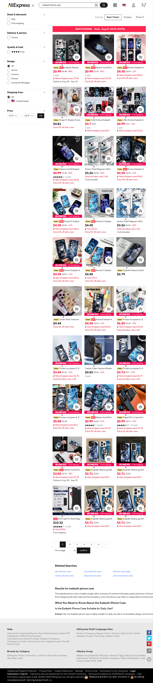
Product (22, 655)
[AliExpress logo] (18, 5)
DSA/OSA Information (30, 636)
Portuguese (90, 633)
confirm (83, 550)
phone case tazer (122, 571)
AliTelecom (94, 658)
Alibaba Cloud (131, 655)
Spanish (100, 633)
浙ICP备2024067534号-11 (39, 680)
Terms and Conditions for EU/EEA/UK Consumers (111, 674)
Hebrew (109, 636)
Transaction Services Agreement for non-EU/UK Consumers (58, 674)
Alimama (114, 655)
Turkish (137, 633)
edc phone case (63, 571)
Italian (123, 633)
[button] (33, 5)
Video (20, 658)
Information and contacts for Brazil (23, 638)
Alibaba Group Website (87, 655)
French (107, 633)
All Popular (12, 655)
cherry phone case (64, 575)
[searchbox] (67, 5)
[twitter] (149, 638)
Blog (14, 658)
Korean (89, 636)
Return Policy (13, 644)
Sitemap (79, 671)
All (12, 66)
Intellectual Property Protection (22, 671)
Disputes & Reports (29, 633)
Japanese (80, 636)
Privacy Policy (45, 671)
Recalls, (66, 641)
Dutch (130, 633)
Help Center (13, 633)
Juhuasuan (114, 658)
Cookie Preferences (63, 671)
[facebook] (149, 632)
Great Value (52, 655)
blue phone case (92, 575)
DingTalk (104, 658)
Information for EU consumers (114, 671)
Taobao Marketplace (129, 658)
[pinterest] (149, 643)
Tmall (142, 658)
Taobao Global (83, 661)
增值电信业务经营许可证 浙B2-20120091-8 (109, 677)
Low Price (41, 655)
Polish (117, 636)
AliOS (93, 661)
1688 (99, 661)
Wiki (9, 658)
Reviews (63, 655)
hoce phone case (92, 571)
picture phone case (123, 575)
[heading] (67, 67)
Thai (96, 636)
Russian (80, 633)
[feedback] (149, 650)
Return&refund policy (48, 633)
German (116, 633)
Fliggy (121, 655)
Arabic (102, 636)
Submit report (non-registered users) (44, 641)
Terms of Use (91, 671)
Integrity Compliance (49, 638)
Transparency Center (17, 641)
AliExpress (104, 655)
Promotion (31, 655)
